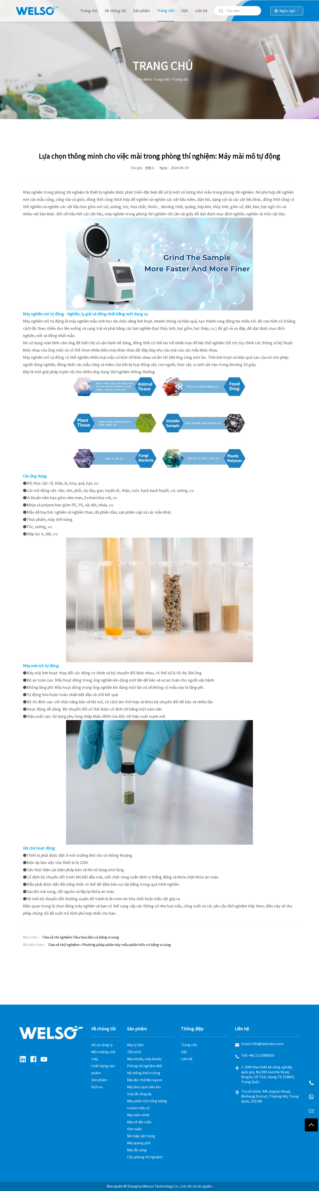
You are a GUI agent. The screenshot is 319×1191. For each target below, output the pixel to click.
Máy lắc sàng (137, 1150)
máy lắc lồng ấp (139, 1094)
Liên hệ (201, 11)
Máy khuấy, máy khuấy (144, 1059)
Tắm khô (134, 1052)
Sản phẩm (141, 11)
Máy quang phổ (139, 1143)
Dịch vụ (97, 1087)
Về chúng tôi (115, 11)
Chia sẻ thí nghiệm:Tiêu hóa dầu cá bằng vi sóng (80, 937)
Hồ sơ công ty (102, 1045)
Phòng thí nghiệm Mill (144, 1066)
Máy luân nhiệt (138, 1115)
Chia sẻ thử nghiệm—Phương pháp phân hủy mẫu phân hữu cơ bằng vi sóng (109, 944)
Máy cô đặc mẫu (139, 1122)
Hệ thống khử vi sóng (143, 1073)
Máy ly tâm (135, 1045)
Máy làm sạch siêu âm (144, 1087)
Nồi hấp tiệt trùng (141, 1136)
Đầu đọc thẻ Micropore (144, 1080)
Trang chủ (89, 11)
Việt (184, 11)
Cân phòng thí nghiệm (145, 1157)
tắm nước (134, 1129)
